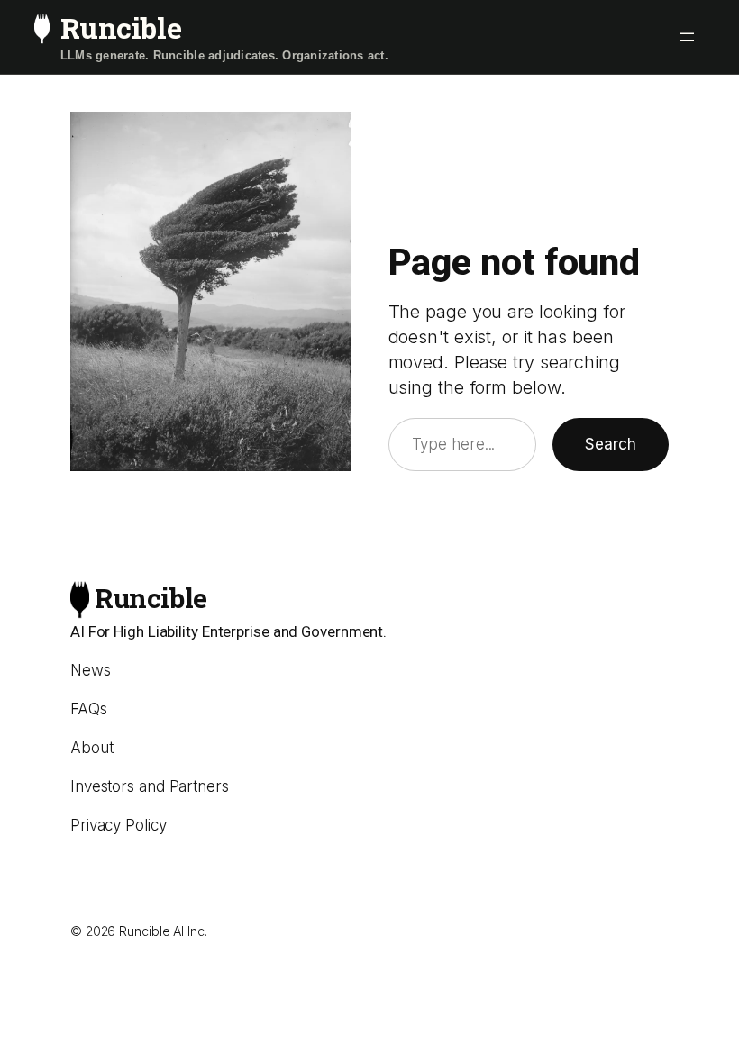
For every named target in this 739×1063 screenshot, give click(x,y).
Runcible (120, 27)
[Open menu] (687, 37)
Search (610, 444)
